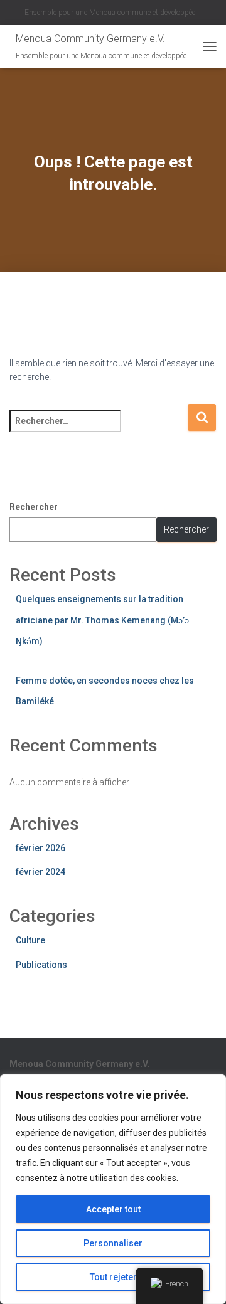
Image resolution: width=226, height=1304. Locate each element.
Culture (30, 940)
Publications (41, 965)
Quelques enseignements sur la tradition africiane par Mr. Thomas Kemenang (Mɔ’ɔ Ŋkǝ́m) (102, 620)
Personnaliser (113, 1243)
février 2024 (40, 872)
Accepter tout (113, 1209)
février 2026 (40, 848)
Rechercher (33, 507)
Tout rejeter (113, 1277)
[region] (113, 1189)
